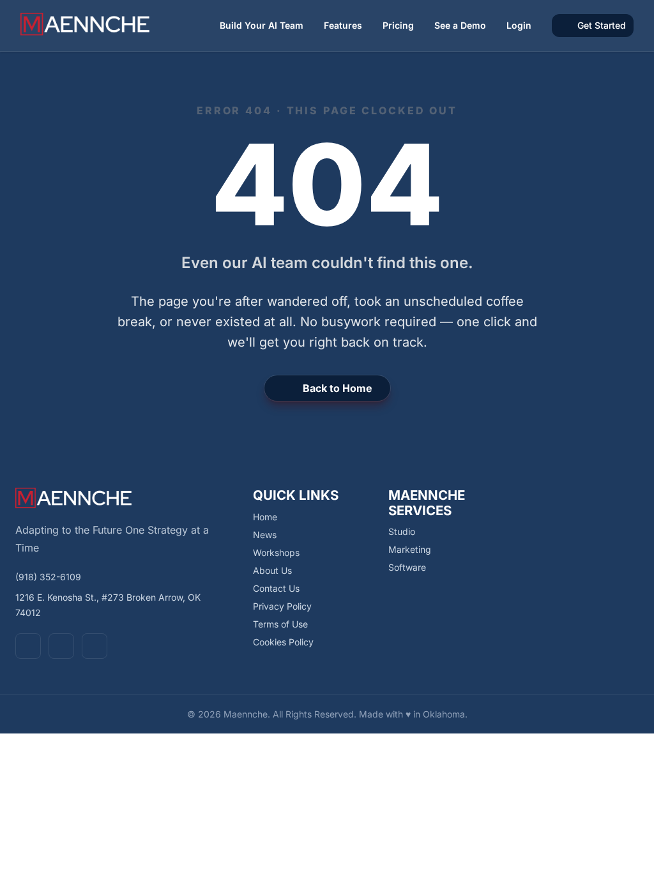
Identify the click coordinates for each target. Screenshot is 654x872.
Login (518, 25)
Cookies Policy (283, 641)
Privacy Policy (282, 606)
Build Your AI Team (261, 25)
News (265, 534)
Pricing (398, 25)
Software (407, 567)
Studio (401, 531)
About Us (272, 570)
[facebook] (28, 646)
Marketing (409, 549)
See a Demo (460, 25)
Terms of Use (280, 624)
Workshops (276, 552)
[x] (61, 646)
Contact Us (276, 588)
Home (265, 516)
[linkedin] (94, 646)
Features (343, 25)
